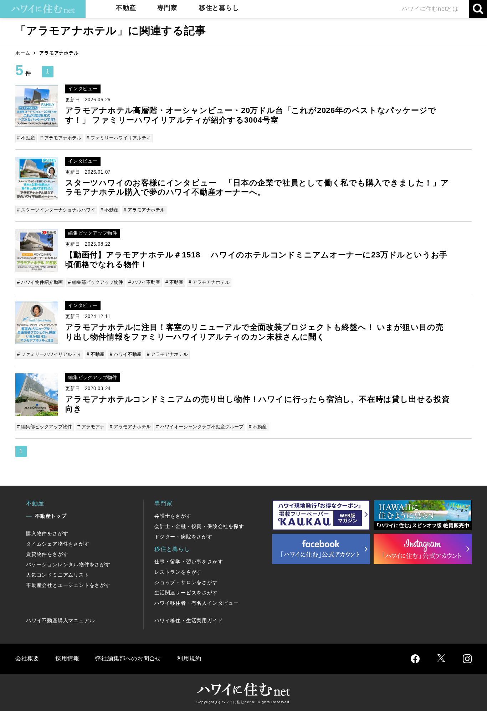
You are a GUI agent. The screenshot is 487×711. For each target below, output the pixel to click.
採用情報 (67, 658)
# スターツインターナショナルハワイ (56, 210)
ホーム (22, 53)
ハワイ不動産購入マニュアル (60, 620)
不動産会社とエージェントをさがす (68, 585)
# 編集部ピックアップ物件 (95, 282)
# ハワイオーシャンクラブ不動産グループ (200, 426)
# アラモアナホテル (60, 137)
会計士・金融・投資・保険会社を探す (199, 526)
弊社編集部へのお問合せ (128, 658)
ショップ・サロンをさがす (186, 582)
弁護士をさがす (172, 516)
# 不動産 (26, 137)
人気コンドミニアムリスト (57, 575)
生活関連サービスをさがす (186, 592)
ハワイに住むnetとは (430, 9)
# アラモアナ (90, 426)
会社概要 (27, 658)
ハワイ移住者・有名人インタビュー (196, 603)
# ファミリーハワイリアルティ (119, 137)
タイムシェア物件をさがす (57, 544)
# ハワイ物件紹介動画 (40, 282)
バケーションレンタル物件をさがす (68, 564)
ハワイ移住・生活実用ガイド (188, 620)
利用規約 (189, 658)
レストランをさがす (178, 572)
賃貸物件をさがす (47, 554)
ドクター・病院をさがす (183, 536)
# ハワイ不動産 (144, 282)
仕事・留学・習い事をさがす (188, 561)
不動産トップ (51, 516)
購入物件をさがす (47, 533)
